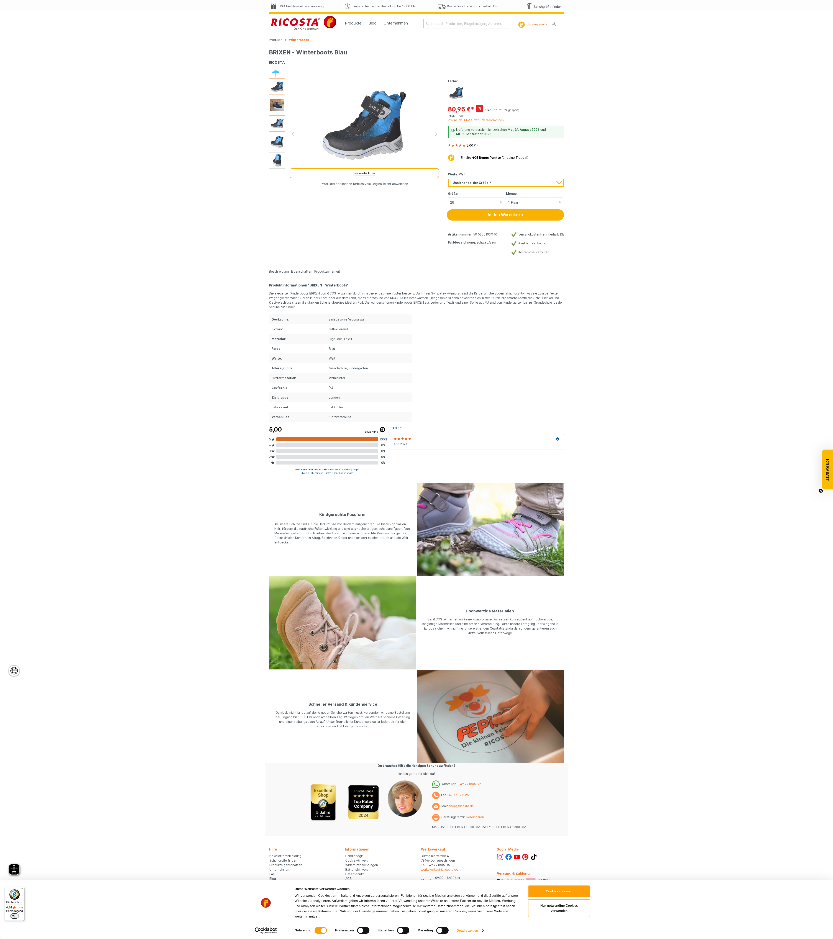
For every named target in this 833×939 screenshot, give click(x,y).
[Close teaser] (821, 491)
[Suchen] (507, 23)
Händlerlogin (354, 856)
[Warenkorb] (561, 22)
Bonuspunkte (538, 24)
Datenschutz (354, 874)
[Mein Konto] (554, 24)
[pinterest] (525, 856)
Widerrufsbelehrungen (361, 865)
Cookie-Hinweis (356, 860)
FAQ (272, 874)
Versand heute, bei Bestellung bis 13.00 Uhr (383, 6)
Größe (453, 193)
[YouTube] (517, 856)
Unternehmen (279, 869)
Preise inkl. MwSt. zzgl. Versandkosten (476, 120)
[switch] (363, 930)
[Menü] (22, 889)
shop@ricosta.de (461, 806)
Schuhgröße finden (547, 6)
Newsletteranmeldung (285, 856)
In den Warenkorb (505, 214)
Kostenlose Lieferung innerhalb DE (471, 6)
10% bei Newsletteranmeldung (301, 6)
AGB (348, 878)
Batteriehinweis (356, 869)
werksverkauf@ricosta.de (439, 869)
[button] (827, 469)
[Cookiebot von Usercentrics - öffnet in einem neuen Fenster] (266, 930)
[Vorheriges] (293, 134)
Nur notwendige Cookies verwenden (559, 908)
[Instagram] (500, 856)
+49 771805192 (469, 784)
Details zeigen (467, 930)
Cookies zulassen (559, 891)
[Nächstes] (436, 134)
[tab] (279, 271)
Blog (272, 878)
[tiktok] (534, 856)
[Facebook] (508, 856)
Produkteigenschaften (285, 865)
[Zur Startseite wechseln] (303, 23)
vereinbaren (475, 817)
